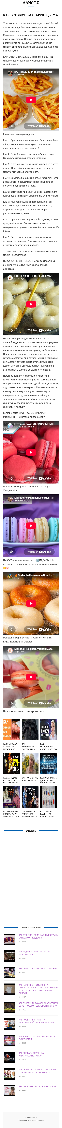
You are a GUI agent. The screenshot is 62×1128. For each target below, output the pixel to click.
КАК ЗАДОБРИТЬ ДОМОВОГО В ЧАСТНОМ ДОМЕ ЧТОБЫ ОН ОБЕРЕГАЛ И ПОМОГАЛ (38, 1004)
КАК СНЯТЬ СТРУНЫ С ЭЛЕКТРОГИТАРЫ (38, 968)
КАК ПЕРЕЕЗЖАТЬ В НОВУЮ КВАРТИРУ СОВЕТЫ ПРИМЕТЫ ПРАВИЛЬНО (37, 1071)
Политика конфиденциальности (31, 1120)
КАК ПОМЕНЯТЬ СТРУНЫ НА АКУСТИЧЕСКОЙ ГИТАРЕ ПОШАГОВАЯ (36, 1021)
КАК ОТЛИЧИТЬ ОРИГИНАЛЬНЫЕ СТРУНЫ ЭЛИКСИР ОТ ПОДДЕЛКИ (38, 936)
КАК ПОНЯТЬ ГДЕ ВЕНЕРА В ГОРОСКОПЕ (38, 1086)
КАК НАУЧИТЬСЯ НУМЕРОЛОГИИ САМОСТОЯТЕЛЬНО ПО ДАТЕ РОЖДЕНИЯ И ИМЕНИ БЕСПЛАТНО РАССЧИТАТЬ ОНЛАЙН (38, 989)
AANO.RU (31, 3)
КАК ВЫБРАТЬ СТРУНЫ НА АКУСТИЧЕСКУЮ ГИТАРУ (31, 1054)
